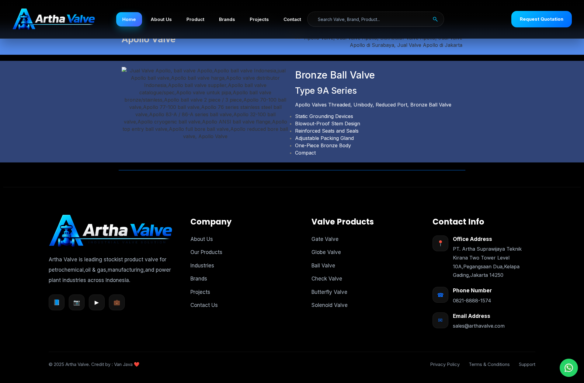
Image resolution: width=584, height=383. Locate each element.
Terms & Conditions (489, 364)
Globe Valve (326, 252)
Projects (259, 19)
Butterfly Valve (329, 292)
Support (527, 364)
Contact (292, 19)
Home (129, 19)
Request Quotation (541, 19)
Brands (227, 19)
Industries (202, 266)
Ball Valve (323, 266)
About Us (161, 19)
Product (195, 19)
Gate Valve (325, 239)
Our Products (206, 252)
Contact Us (204, 305)
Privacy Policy (445, 364)
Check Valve (326, 279)
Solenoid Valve (329, 305)
